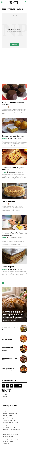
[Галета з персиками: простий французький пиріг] (24, 339)
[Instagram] (7, 386)
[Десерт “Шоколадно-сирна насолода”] (14, 92)
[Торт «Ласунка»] (14, 191)
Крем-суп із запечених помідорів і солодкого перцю (10, 369)
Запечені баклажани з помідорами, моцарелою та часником (9, 349)
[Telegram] (11, 386)
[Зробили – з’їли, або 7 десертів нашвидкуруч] (14, 222)
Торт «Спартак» (8, 267)
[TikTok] (16, 386)
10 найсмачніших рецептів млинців (13, 169)
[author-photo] (9, 107)
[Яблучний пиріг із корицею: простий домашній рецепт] (14, 304)
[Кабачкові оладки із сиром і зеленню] (24, 328)
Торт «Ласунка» (8, 201)
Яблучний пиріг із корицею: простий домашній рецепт (13, 314)
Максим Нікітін (13, 106)
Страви (4, 172)
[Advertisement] (14, 64)
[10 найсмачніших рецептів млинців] (14, 157)
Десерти (4, 107)
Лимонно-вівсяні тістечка (13, 136)
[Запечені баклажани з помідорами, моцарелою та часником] (24, 349)
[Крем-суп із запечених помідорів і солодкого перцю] (24, 369)
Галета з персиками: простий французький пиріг (10, 338)
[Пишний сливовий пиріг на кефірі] (24, 359)
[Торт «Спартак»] (14, 256)
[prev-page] (22, 290)
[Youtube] (20, 386)
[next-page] (12, 283)
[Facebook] (3, 386)
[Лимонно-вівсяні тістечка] (14, 125)
